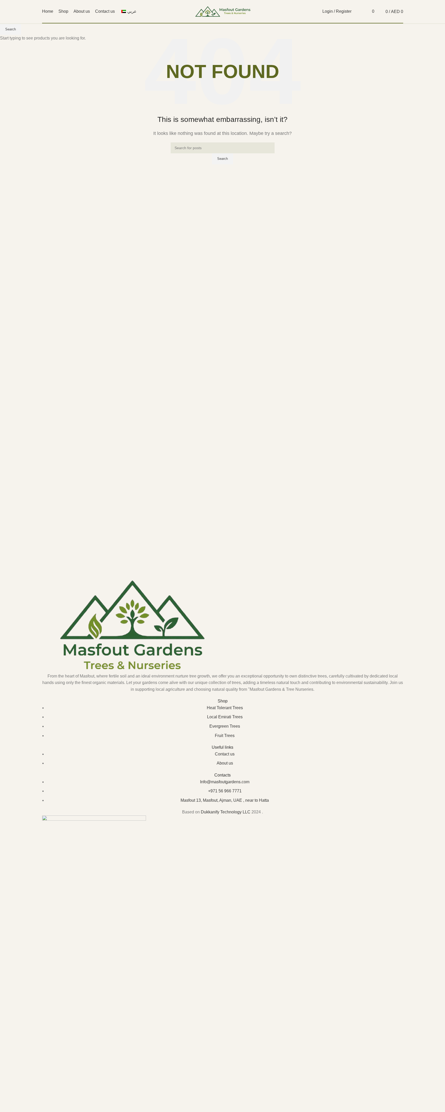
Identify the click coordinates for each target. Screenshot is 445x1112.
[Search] (358, 11)
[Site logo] (222, 11)
